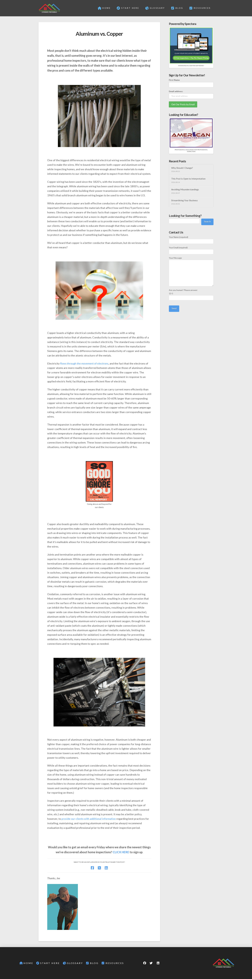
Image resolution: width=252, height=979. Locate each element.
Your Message (175, 258)
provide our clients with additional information (89, 818)
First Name (174, 80)
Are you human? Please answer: (183, 292)
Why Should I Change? (182, 168)
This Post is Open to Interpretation (188, 178)
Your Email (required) (178, 247)
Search (207, 221)
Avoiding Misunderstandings (185, 189)
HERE (125, 852)
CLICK (117, 852)
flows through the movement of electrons (84, 363)
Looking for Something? (185, 215)
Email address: (176, 91)
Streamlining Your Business (184, 200)
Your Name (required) (178, 237)
